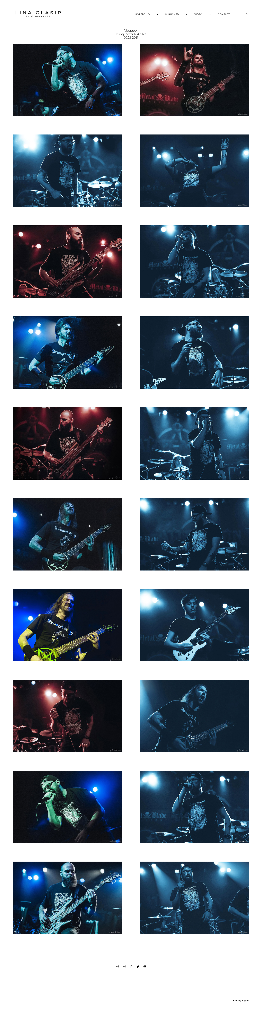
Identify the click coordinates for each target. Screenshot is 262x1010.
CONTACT (224, 14)
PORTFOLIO (143, 14)
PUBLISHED (172, 14)
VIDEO (198, 14)
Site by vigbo (241, 1001)
